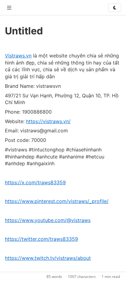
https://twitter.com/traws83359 (41, 239)
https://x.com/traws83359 (35, 182)
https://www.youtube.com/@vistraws (48, 220)
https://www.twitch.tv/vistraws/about (48, 258)
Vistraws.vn (18, 56)
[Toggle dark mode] (114, 7)
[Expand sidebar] (9, 7)
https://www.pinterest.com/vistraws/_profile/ (57, 201)
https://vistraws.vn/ (48, 121)
